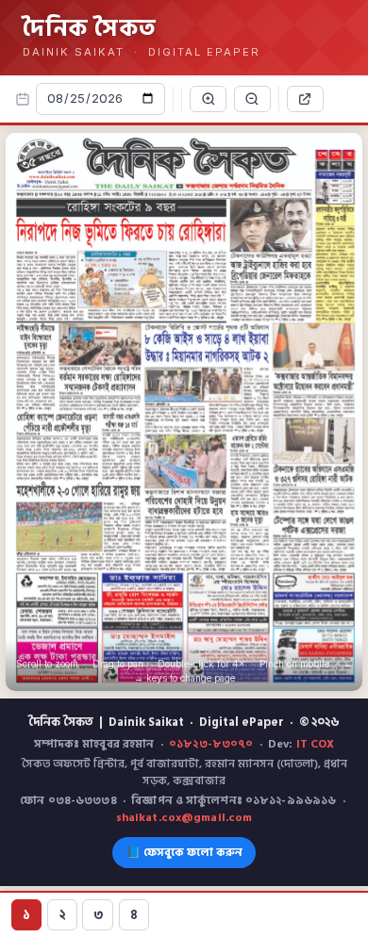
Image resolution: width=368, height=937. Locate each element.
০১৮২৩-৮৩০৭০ (211, 744)
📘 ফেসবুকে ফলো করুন (184, 853)
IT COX (315, 744)
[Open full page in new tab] (305, 99)
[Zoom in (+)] (208, 99)
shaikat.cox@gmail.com (184, 818)
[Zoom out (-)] (252, 99)
